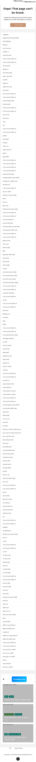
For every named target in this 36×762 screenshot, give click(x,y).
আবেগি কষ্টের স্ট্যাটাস (7, 73)
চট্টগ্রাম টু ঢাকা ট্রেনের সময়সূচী (9, 195)
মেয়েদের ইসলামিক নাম (7, 506)
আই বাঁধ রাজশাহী (6, 66)
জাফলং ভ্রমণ (6, 244)
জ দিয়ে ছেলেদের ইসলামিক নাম (9, 233)
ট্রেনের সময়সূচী (6, 265)
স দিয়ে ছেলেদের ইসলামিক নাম (9, 576)
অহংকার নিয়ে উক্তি (7, 55)
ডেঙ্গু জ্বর (5, 268)
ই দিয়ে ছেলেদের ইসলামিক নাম (9, 94)
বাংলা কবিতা (5, 422)
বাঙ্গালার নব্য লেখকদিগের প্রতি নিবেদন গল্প (12, 429)
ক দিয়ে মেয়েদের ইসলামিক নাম (9, 132)
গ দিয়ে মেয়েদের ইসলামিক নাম (9, 170)
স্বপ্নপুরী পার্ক (6, 632)
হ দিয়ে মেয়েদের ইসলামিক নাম (9, 646)
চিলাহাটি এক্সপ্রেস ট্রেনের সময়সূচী (10, 209)
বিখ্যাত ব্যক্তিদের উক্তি (8, 440)
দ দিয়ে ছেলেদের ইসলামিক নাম (9, 296)
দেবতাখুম (5, 300)
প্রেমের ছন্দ (5, 370)
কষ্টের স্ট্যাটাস (6, 139)
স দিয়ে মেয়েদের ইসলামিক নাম (9, 579)
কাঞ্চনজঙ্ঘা (5, 142)
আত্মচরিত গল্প (5, 69)
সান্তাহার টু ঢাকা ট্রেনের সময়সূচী (10, 597)
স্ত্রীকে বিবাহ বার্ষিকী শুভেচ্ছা (9, 628)
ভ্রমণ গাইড (5, 482)
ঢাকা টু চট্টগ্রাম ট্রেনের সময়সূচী (9, 272)
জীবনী (4, 251)
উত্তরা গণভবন (6, 115)
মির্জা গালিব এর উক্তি (7, 499)
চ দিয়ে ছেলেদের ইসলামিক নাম (9, 188)
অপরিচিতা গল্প (6, 52)
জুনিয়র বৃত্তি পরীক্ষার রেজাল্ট (9, 254)
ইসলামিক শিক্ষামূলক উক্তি (8, 101)
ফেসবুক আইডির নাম (7, 387)
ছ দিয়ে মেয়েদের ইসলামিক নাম (9, 216)
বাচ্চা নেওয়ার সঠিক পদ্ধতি (8, 436)
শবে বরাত (5, 552)
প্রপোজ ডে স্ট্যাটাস (7, 366)
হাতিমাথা (4, 660)
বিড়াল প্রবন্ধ (6, 443)
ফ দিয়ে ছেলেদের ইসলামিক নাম (9, 373)
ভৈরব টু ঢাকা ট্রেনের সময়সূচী (9, 478)
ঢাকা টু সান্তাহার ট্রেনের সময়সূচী (10, 275)
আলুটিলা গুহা (5, 83)
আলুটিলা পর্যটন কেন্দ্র (7, 87)
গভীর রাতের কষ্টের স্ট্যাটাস (8, 174)
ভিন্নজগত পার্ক (6, 475)
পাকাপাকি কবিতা (6, 349)
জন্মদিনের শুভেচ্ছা (6, 240)
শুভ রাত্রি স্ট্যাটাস (7, 569)
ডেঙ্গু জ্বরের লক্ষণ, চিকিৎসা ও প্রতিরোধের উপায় (17, 700)
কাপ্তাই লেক (5, 146)
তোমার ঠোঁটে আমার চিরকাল (8, 293)
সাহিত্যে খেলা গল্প (6, 611)
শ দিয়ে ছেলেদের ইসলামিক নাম (9, 545)
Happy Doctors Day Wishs (11, 38)
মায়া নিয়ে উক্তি (6, 496)
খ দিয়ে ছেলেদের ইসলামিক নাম (9, 160)
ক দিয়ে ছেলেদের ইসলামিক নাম (9, 129)
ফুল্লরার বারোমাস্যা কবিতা (8, 384)
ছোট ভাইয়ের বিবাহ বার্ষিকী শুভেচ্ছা (10, 230)
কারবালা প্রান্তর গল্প (7, 149)
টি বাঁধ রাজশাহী (6, 261)
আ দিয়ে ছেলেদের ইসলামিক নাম (9, 59)
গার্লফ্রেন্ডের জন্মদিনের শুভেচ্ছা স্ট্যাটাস (11, 177)
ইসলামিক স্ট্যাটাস (6, 104)
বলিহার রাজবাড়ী (6, 415)
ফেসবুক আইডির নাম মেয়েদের (9, 394)
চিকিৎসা (4, 198)
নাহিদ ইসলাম (5, 310)
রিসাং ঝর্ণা (5, 538)
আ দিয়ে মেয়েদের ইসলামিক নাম (9, 62)
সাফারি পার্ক (5, 600)
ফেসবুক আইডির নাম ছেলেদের (9, 391)
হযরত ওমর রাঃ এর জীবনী (8, 653)
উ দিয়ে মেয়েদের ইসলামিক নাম (9, 111)
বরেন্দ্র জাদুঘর (6, 412)
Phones (5, 45)
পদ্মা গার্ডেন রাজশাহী (7, 345)
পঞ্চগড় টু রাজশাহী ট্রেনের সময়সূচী (10, 335)
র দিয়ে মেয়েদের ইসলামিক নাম (9, 524)
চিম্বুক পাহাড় (5, 205)
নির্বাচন (4, 321)
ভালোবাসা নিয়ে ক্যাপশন (8, 457)
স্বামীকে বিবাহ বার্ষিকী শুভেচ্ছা (9, 639)
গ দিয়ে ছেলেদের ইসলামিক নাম (9, 167)
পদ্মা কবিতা (5, 342)
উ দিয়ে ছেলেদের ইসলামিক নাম (9, 108)
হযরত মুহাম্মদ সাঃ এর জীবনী (9, 656)
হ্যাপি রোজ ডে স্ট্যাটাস (8, 667)
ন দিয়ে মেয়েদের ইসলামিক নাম (9, 307)
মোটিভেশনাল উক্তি (7, 513)
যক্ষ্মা (4, 517)
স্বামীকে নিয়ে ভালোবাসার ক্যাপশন (10, 635)
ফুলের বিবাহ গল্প (6, 380)
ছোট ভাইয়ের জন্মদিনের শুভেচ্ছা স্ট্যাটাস (11, 226)
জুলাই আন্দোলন (6, 258)
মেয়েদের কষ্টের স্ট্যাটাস (8, 510)
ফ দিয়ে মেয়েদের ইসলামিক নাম (9, 377)
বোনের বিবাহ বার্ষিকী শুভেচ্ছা (9, 450)
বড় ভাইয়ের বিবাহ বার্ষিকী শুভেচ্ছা (10, 408)
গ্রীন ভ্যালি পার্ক (6, 184)
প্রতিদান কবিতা (6, 359)
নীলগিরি (4, 324)
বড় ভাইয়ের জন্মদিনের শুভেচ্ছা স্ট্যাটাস (11, 405)
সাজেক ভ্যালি (6, 593)
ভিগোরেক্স (5, 471)
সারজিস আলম (6, 607)
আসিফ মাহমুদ (6, 90)
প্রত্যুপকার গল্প (6, 363)
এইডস (4, 122)
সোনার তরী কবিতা (6, 621)
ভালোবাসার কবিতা (6, 461)
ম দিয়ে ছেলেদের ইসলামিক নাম (9, 485)
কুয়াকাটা (4, 153)
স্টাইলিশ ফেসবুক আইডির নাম (9, 625)
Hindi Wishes (7, 41)
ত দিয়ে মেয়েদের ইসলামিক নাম (9, 289)
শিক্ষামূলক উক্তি (6, 562)
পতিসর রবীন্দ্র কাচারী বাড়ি (8, 338)
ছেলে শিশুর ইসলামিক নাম (8, 219)
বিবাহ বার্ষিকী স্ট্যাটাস (7, 447)
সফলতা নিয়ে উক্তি (7, 586)
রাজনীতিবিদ (5, 527)
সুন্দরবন (4, 618)
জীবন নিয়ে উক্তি (6, 247)
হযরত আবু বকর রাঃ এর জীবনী (9, 649)
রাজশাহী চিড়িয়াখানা (7, 531)
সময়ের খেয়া (5, 590)
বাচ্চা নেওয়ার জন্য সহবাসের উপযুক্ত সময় (12, 433)
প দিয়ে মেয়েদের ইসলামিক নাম (9, 331)
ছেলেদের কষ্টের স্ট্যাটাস (8, 223)
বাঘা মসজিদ (5, 426)
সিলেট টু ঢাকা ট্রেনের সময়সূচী (9, 614)
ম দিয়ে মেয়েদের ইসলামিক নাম (9, 489)
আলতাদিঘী (5, 80)
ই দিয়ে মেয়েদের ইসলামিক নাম (9, 97)
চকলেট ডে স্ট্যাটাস (7, 191)
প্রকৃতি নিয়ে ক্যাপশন (7, 356)
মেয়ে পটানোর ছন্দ (6, 503)
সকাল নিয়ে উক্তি (6, 583)
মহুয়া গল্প (5, 492)
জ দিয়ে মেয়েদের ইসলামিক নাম (9, 237)
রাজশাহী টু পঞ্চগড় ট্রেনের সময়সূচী (10, 534)
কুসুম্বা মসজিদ (6, 156)
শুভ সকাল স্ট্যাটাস (7, 572)
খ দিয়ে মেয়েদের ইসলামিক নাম (9, 163)
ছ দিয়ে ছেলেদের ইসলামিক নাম (9, 212)
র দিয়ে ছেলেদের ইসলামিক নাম (9, 520)
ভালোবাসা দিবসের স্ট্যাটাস (8, 454)
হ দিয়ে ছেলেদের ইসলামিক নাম (9, 642)
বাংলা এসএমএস (6, 419)
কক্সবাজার (5, 136)
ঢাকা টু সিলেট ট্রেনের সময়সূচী (9, 279)
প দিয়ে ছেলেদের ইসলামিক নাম (9, 328)
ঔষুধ (4, 125)
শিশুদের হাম (5, 565)
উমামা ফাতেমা (6, 118)
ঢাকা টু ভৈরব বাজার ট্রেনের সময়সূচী (10, 282)
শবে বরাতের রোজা (6, 558)
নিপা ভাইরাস (5, 317)
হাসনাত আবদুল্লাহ (7, 663)
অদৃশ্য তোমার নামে (7, 48)
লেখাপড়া (4, 541)
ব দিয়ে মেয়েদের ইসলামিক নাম (9, 401)
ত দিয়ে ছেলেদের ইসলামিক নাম (9, 286)
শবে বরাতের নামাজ (7, 555)
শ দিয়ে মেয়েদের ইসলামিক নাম (9, 548)
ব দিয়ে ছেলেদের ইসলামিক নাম (9, 398)
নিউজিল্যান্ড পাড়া (6, 314)
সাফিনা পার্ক (5, 604)
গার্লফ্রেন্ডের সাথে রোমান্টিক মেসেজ (10, 181)
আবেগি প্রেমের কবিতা (7, 76)
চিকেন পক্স (5, 202)
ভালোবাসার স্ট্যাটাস (7, 468)
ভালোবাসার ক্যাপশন (7, 464)
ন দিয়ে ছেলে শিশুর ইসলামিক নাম (10, 303)
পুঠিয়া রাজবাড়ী (6, 352)
